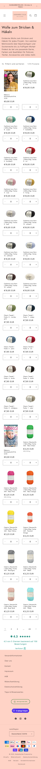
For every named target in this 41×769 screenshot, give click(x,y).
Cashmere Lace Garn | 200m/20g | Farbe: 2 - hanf (11, 222)
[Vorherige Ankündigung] (4, 6)
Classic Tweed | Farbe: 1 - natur (28, 407)
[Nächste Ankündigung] (36, 6)
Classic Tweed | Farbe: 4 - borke (9, 377)
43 (30, 629)
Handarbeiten (19, 754)
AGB (6, 676)
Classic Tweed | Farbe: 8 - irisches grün (10, 317)
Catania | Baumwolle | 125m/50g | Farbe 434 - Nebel (29, 568)
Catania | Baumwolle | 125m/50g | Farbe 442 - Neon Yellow (10, 529)
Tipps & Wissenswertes (14, 692)
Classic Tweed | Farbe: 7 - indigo (28, 316)
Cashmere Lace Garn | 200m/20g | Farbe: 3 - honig (30, 191)
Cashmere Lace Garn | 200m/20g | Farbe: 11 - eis (30, 254)
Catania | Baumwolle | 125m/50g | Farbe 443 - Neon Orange (29, 490)
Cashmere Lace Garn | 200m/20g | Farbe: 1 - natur (30, 285)
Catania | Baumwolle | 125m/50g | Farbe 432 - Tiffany (29, 606)
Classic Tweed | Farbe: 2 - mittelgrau (10, 407)
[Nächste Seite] (35, 628)
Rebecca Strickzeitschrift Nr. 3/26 (10, 96)
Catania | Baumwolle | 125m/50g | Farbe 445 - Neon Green (29, 444)
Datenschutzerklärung (13, 687)
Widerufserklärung (12, 682)
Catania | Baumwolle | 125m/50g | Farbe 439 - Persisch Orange (29, 530)
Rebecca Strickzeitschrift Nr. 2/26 (10, 452)
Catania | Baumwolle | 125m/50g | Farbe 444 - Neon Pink (10, 490)
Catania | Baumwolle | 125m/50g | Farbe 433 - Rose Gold (10, 606)
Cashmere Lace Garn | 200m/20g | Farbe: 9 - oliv (30, 82)
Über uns (8, 661)
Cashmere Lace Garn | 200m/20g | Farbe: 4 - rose (11, 191)
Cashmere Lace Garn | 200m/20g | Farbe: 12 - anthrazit (11, 254)
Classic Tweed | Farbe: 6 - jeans (9, 348)
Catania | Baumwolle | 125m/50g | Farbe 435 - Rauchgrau (10, 568)
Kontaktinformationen (28, 760)
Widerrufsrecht (16, 757)
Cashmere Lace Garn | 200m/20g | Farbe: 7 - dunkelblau (30, 128)
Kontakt (8, 666)
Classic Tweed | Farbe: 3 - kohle (28, 377)
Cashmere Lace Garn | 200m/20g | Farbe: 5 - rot (30, 159)
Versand (15, 760)
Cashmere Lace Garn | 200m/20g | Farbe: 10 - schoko (11, 285)
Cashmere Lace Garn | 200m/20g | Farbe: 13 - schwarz (30, 222)
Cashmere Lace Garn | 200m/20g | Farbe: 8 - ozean (11, 128)
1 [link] (5, 629)
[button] (4, 15)
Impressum (9, 671)
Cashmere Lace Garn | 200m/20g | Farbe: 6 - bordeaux (11, 159)
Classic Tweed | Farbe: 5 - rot (28, 348)
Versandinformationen (13, 656)
